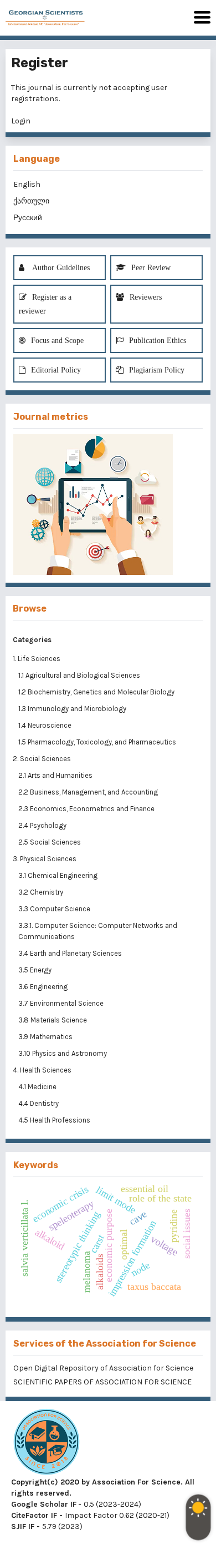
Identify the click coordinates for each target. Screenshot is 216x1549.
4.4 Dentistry (39, 1103)
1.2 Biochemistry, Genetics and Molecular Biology (97, 692)
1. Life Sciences (36, 658)
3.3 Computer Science (55, 909)
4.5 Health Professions (55, 1120)
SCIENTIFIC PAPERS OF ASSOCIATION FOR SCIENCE (102, 1382)
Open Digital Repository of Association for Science (103, 1368)
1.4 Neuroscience (45, 725)
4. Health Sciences (42, 1070)
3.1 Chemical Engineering (58, 875)
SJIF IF (22, 1526)
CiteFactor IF (34, 1515)
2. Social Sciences (42, 758)
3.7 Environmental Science (61, 1003)
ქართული (31, 201)
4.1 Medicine (38, 1087)
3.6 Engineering (43, 986)
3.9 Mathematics (46, 1036)
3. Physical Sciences (44, 859)
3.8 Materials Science (53, 1020)
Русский (27, 217)
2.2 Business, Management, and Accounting (89, 792)
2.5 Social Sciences (50, 842)
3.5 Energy (35, 970)
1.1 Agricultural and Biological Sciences (80, 675)
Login (20, 121)
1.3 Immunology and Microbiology (73, 708)
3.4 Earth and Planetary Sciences (71, 953)
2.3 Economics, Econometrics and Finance (87, 809)
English (26, 184)
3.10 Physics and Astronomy (63, 1053)
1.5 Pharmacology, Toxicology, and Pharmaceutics (98, 742)
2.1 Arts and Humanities (56, 775)
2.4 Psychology (43, 825)
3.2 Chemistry (41, 892)
